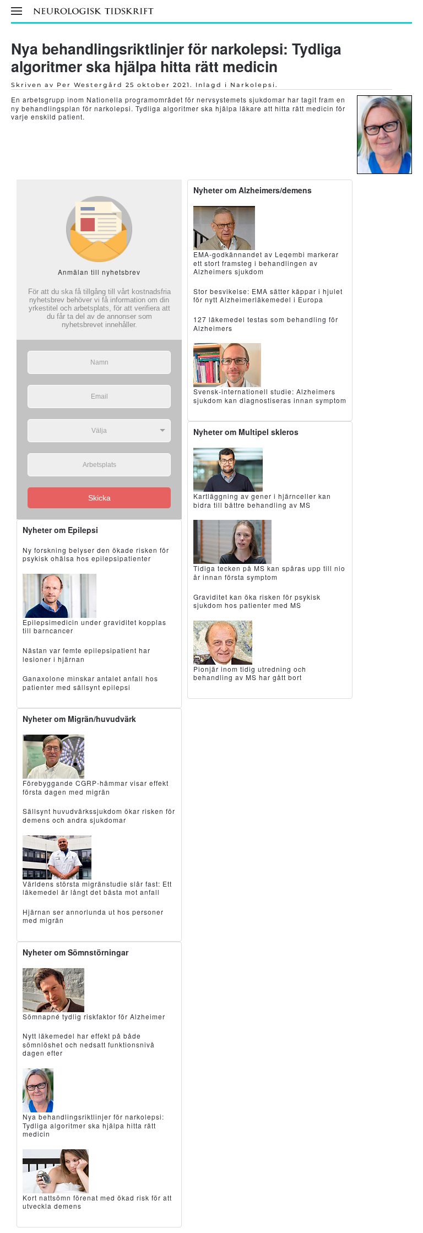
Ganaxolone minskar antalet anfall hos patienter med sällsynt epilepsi (90, 682)
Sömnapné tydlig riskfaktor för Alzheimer (94, 1016)
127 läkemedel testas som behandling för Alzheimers (265, 323)
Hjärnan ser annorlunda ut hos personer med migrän (93, 916)
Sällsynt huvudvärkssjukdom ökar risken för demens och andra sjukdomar (99, 815)
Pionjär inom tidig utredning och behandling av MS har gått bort (249, 673)
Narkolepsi (252, 85)
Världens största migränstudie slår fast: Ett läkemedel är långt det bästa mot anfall (97, 888)
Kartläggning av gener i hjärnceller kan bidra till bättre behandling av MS (262, 500)
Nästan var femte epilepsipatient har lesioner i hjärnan (86, 654)
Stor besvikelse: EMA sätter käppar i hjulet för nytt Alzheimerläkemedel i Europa (268, 295)
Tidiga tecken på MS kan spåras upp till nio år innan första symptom (269, 572)
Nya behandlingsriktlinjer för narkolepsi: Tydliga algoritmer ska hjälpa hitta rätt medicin (176, 57)
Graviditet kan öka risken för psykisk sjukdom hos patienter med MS (257, 601)
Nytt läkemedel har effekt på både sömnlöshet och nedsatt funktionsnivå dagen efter (89, 1044)
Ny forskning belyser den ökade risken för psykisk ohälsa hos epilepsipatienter (96, 554)
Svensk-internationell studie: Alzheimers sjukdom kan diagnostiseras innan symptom (269, 396)
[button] (16, 11)
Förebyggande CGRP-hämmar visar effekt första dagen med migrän (96, 787)
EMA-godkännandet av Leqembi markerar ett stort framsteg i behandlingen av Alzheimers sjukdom (266, 262)
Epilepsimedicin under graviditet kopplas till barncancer (94, 626)
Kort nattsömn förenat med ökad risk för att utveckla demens (97, 1202)
